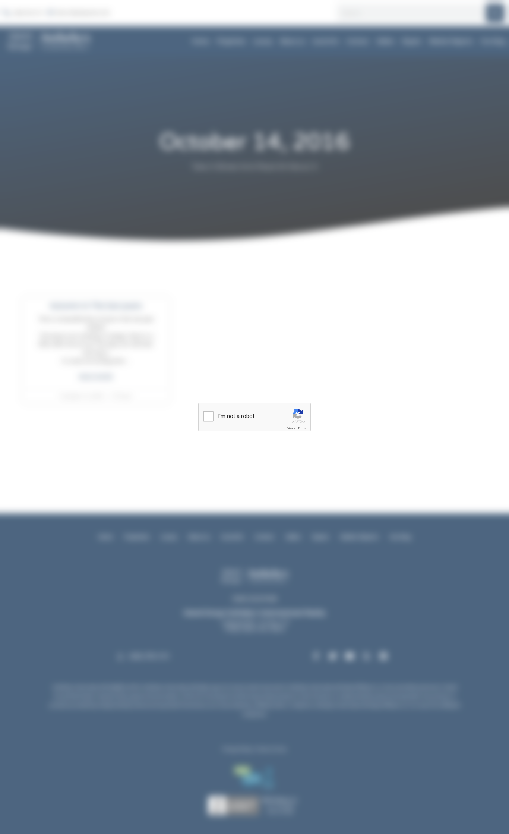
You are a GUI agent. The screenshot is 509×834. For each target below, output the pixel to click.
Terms (302, 428)
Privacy (291, 428)
